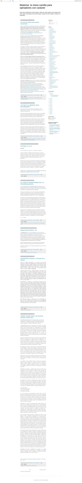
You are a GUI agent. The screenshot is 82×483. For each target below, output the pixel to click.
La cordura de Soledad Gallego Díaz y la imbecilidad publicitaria (32, 183)
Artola (50, 34)
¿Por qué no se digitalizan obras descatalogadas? (29, 105)
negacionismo (35, 252)
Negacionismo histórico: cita (28, 230)
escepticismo (51, 48)
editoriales (51, 47)
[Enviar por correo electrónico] (21, 96)
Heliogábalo (51, 59)
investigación (51, 66)
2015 (50, 102)
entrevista (42, 188)
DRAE (50, 44)
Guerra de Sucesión (52, 56)
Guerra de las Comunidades (54, 55)
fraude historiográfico (27, 252)
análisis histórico (26, 465)
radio (50, 84)
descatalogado (51, 43)
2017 (50, 99)
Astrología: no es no (26, 146)
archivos (50, 33)
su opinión (36, 188)
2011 (50, 108)
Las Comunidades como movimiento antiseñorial (53, 72)
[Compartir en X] (23, 96)
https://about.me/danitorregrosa (30, 86)
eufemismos (51, 50)
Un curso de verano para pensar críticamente (54, 96)
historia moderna (34, 465)
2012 (50, 106)
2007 (50, 112)
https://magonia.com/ (41, 89)
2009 (50, 109)
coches (50, 39)
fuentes (50, 53)
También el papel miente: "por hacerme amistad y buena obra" (31, 316)
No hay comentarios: (37, 174)
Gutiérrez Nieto (51, 58)
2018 (50, 98)
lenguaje (50, 73)
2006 (50, 113)
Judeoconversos (52, 69)
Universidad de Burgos (53, 87)
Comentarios (52, 23)
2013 (50, 105)
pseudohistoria (51, 82)
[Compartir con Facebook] (24, 96)
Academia (51, 28)
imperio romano (52, 64)
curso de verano (52, 42)
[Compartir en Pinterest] (26, 96)
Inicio (30, 469)
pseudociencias (52, 81)
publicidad (51, 83)
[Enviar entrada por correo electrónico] (41, 174)
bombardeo (51, 36)
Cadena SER (51, 37)
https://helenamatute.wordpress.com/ (26, 83)
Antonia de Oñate (53, 118)
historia (31, 252)
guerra (50, 54)
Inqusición (51, 65)
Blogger (47, 480)
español (50, 49)
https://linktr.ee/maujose (29, 84)
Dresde (50, 45)
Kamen (50, 70)
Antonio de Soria (52, 32)
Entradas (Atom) (27, 471)
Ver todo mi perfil (51, 119)
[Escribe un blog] (22, 96)
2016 (50, 101)
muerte (50, 76)
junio (51, 94)
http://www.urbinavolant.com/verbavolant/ (27, 85)
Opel (50, 78)
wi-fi (50, 88)
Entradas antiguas (43, 469)
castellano (51, 38)
